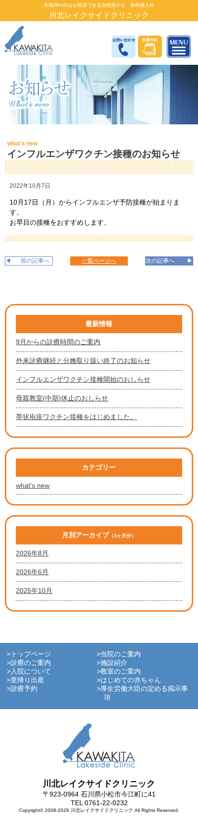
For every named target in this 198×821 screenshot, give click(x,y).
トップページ (31, 654)
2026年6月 (32, 572)
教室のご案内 (120, 671)
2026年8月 (32, 553)
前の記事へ (35, 260)
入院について (31, 671)
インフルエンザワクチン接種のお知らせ (93, 153)
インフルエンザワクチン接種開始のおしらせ (83, 379)
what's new (22, 143)
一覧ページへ (99, 260)
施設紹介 (113, 662)
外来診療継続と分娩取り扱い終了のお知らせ (83, 360)
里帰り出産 (27, 680)
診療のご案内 (31, 662)
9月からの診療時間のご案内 (58, 342)
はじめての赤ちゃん (130, 680)
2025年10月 (34, 590)
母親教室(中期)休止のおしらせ (62, 398)
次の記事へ (160, 260)
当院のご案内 (120, 654)
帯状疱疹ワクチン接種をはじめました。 (76, 417)
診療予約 (24, 688)
